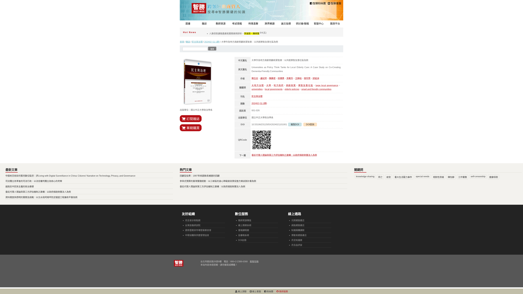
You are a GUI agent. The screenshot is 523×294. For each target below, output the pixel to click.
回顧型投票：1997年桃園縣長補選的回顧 (200, 176)
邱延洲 (316, 78)
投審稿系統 (243, 235)
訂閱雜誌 (193, 119)
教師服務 (283, 291)
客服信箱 (254, 261)
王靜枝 (298, 78)
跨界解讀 (270, 23)
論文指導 (286, 23)
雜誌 (204, 23)
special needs (422, 176)
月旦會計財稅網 (192, 220)
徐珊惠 (281, 78)
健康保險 (493, 177)
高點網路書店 (297, 225)
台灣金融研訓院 (192, 225)
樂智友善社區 (305, 85)
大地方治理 (258, 85)
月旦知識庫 (296, 240)
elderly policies (292, 89)
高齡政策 (291, 85)
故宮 (388, 177)
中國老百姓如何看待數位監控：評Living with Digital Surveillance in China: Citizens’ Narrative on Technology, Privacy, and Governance (70, 176)
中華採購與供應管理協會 (197, 235)
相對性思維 (438, 177)
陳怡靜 (451, 177)
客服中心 (319, 23)
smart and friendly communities (316, 89)
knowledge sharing (365, 176)
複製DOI (295, 124)
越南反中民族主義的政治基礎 (19, 186)
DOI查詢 (310, 124)
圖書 (188, 23)
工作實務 (462, 177)
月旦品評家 (296, 245)
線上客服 (256, 291)
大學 (268, 85)
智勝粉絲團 (319, 3)
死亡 (380, 177)
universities (257, 89)
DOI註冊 (242, 240)
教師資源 (221, 23)
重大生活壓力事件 (403, 177)
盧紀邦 (263, 78)
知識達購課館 (297, 230)
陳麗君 (272, 78)
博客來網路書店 (299, 235)
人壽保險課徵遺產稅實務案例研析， (237, 33)
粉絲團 (269, 291)
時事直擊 (253, 23)
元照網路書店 (297, 220)
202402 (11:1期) (212, 42)
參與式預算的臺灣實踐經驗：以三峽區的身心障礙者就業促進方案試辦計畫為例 (218, 181)
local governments (273, 89)
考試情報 (237, 23)
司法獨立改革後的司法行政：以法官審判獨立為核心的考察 (33, 181)
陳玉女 (255, 78)
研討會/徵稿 (302, 23)
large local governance (327, 85)
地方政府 (278, 85)
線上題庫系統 (244, 225)
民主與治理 (197, 42)
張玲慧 (307, 78)
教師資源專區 (244, 220)
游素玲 (289, 78)
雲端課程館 (243, 230)
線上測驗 (242, 291)
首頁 (182, 42)
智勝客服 (335, 3)
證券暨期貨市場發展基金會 (198, 230)
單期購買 (193, 128)
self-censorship (478, 176)
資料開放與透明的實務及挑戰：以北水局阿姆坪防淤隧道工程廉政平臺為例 (41, 197)
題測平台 (335, 23)
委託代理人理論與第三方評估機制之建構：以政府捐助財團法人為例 (284, 155)
